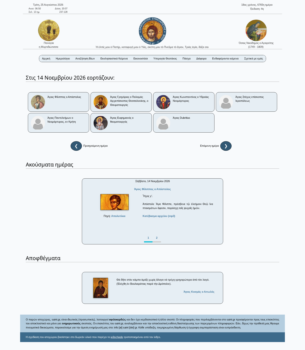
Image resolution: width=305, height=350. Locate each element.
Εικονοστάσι (140, 58)
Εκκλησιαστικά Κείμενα (114, 58)
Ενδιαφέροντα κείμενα (225, 58)
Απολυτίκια (118, 215)
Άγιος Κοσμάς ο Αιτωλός (199, 291)
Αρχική (46, 58)
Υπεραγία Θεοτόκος (165, 58)
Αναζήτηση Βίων (85, 58)
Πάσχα (187, 58)
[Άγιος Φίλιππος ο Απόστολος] (114, 202)
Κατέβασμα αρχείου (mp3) (159, 215)
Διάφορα (201, 58)
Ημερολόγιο (63, 58)
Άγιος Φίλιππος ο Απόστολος (152, 189)
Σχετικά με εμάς (253, 58)
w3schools (117, 336)
